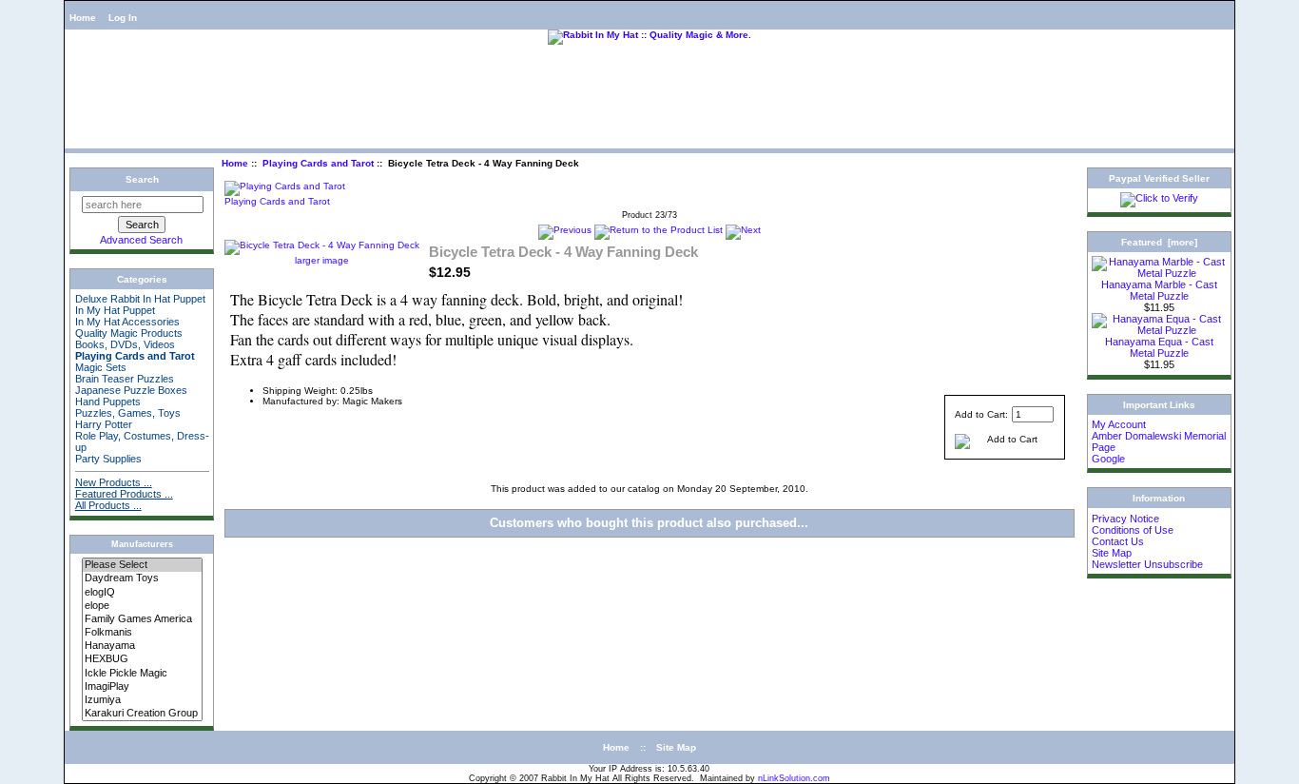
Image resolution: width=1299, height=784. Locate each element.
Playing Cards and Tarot (318, 163)
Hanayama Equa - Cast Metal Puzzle (1159, 347)
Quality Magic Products (129, 333)
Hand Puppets (108, 401)
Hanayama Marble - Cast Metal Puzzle (1159, 290)
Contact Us (1118, 541)
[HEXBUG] (142, 659)
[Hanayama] (142, 646)
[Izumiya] (142, 700)
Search (142, 179)
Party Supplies (108, 458)
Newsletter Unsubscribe (1147, 564)
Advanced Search (141, 239)
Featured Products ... (124, 494)
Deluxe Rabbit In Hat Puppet (140, 298)
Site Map (1112, 553)
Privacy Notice (1125, 518)
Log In (122, 17)
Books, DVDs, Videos (125, 344)
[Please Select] (142, 565)
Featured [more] (1159, 242)
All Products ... (108, 505)
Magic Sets (100, 367)
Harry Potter (103, 424)
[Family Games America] (142, 619)
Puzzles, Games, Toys (128, 413)
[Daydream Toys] (142, 578)
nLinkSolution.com (794, 778)
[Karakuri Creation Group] (142, 713)
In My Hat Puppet (115, 310)
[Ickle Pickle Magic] (142, 673)
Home (82, 17)
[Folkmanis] (142, 632)
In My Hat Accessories (127, 321)
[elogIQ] (142, 592)
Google (1108, 458)
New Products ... (113, 482)
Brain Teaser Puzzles (124, 378)
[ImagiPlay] (142, 687)
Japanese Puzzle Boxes (131, 390)
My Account (1119, 424)
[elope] (142, 606)
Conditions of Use (1132, 530)
